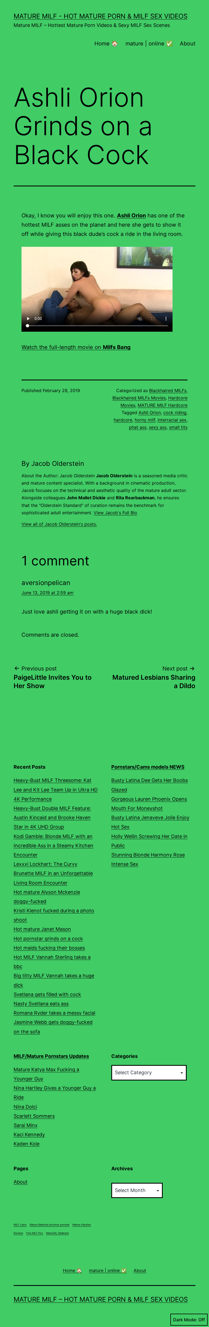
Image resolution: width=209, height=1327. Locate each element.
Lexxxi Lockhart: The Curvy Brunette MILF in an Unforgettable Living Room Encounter (53, 873)
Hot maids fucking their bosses (49, 948)
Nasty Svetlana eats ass (41, 1003)
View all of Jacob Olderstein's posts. (59, 524)
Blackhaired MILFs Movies (139, 398)
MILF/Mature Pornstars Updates (51, 1056)
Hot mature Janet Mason (42, 929)
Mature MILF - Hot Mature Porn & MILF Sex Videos (101, 16)
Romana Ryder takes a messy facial (54, 1013)
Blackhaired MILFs (167, 390)
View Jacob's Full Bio (115, 512)
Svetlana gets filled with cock (47, 994)
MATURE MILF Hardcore (163, 405)
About (187, 43)
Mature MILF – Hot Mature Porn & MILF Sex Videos (101, 1299)
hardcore (123, 420)
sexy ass (158, 427)
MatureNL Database (57, 1232)
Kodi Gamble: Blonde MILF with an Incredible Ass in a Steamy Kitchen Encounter (53, 845)
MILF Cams (20, 1224)
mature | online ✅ (149, 43)
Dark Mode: (185, 1319)
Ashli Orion (150, 412)
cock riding (174, 412)
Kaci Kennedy (29, 1134)
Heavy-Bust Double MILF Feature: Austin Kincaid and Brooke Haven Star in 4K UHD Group (52, 817)
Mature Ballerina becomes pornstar (49, 1224)
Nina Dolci (25, 1107)
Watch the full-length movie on (76, 347)
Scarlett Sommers (34, 1116)
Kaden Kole (26, 1144)
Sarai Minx (26, 1125)
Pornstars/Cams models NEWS (148, 767)
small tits (178, 427)
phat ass (137, 427)
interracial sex (172, 420)
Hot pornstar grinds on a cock (48, 938)
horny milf (145, 420)
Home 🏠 (106, 43)
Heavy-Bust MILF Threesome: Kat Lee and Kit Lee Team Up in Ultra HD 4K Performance (56, 789)
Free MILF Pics (34, 1232)
